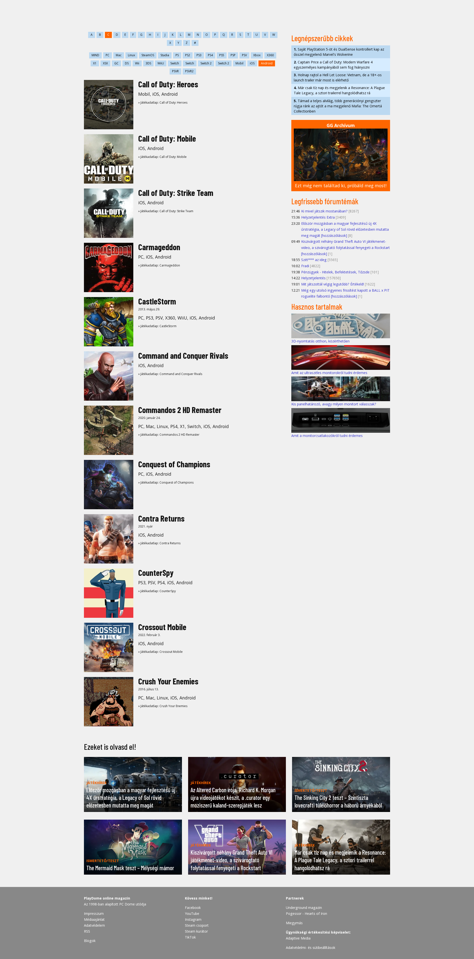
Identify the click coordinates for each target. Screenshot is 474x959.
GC (116, 63)
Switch (174, 63)
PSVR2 (189, 71)
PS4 (210, 55)
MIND (95, 55)
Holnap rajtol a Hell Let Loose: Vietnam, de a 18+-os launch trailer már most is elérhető (338, 77)
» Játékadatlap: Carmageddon (159, 265)
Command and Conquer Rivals (183, 355)
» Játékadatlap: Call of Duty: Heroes (162, 102)
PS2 (187, 55)
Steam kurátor (196, 931)
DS (127, 63)
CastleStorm (157, 301)
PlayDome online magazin (107, 898)
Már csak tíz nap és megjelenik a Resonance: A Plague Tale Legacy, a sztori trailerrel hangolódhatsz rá (339, 90)
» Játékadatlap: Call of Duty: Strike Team (165, 211)
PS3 (199, 55)
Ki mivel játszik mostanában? (324, 211)
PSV (244, 55)
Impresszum (94, 913)
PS (177, 55)
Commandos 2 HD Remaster (179, 410)
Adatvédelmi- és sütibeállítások (310, 947)
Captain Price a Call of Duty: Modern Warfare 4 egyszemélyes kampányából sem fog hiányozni (333, 65)
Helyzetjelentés (313, 278)
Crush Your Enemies (168, 681)
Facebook (193, 907)
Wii (137, 63)
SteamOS (147, 55)
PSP (233, 55)
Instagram (193, 919)
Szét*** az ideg (314, 259)
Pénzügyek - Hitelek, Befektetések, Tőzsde (335, 272)
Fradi (305, 265)
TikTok (190, 937)
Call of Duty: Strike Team (175, 193)
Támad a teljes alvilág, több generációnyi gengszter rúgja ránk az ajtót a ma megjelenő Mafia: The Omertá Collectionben (338, 105)
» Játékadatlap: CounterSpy (157, 591)
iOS (252, 63)
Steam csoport (197, 925)
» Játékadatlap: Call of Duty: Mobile (162, 157)
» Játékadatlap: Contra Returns (159, 543)
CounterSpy (156, 572)
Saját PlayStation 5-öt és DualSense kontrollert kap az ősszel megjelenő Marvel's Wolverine (339, 52)
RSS (87, 931)
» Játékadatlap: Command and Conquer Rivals (170, 374)
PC (107, 55)
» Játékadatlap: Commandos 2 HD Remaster (168, 434)
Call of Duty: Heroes (168, 84)
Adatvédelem (94, 925)
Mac (118, 55)
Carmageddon (159, 247)
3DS (148, 63)
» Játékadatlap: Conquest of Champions (166, 482)
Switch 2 (206, 63)
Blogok (90, 940)
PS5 (221, 55)
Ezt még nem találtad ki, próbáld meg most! (340, 185)
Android (267, 63)
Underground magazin (304, 907)
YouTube (192, 913)
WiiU (161, 63)
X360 (270, 55)
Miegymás (294, 923)
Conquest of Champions (174, 464)
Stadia (164, 55)
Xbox (256, 55)
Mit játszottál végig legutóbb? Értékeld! (332, 284)
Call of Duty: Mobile (167, 138)
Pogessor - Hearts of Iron (306, 913)
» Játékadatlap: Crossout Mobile (160, 652)
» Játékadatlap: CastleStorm (157, 326)
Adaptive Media (298, 938)
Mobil (239, 63)
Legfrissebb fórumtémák (324, 201)
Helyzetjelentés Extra (318, 217)
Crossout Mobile (162, 627)
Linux (131, 55)
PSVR (175, 71)
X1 (95, 63)
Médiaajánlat (94, 919)
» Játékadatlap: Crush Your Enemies (162, 706)
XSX (105, 63)
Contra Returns (161, 518)
